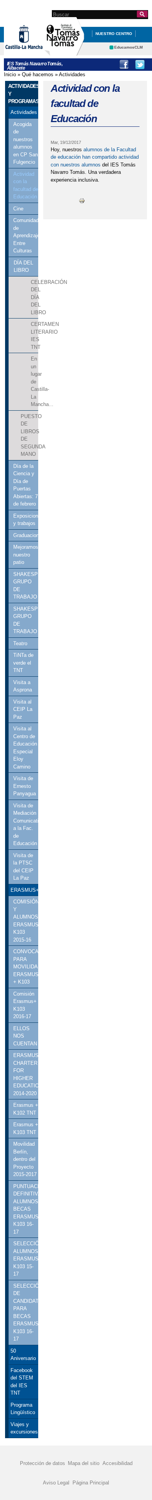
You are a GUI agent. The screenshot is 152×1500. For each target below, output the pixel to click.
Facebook (124, 64)
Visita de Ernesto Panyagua (24, 785)
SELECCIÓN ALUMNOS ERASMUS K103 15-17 (25, 1259)
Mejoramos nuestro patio (25, 554)
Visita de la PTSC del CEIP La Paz (23, 866)
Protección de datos (42, 1463)
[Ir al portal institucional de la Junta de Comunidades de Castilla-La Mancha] (34, 52)
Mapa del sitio (83, 1463)
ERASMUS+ (24, 890)
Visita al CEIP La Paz (22, 709)
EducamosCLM (128, 47)
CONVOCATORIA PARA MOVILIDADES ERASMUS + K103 (25, 967)
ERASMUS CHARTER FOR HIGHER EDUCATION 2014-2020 (25, 1074)
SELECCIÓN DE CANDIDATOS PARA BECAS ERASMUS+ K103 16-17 (25, 1312)
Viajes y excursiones (23, 1428)
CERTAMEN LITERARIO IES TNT (34, 335)
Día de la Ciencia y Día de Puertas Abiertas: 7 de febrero (25, 485)
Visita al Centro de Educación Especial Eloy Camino (25, 748)
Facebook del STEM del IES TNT (22, 1381)
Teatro (20, 643)
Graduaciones (25, 535)
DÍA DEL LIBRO (23, 266)
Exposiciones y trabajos (25, 520)
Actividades (72, 74)
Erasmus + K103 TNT (25, 1128)
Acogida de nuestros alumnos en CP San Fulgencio (25, 143)
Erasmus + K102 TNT (25, 1109)
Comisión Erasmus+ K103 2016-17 (25, 1005)
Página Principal (90, 1483)
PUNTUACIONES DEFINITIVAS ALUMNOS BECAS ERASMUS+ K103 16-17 (25, 1209)
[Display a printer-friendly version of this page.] (82, 200)
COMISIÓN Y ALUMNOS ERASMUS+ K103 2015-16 (25, 921)
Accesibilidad (118, 1463)
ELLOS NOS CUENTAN (25, 1036)
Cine (18, 209)
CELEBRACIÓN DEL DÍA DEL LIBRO (34, 297)
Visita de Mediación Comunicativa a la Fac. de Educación (25, 825)
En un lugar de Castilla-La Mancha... (34, 381)
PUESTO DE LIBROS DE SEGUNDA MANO (29, 435)
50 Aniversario (23, 1355)
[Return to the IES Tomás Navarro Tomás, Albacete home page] (64, 52)
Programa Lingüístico (23, 1409)
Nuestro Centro (113, 34)
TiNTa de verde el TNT (23, 662)
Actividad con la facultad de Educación (25, 185)
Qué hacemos (37, 74)
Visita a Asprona (22, 686)
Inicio (10, 74)
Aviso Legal (56, 1483)
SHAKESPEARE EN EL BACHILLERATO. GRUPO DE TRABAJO (25, 585)
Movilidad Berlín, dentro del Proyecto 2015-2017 (25, 1159)
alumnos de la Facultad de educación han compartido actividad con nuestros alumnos (95, 157)
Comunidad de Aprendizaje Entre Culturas (25, 235)
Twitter (140, 64)
